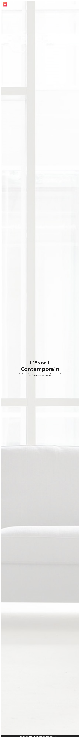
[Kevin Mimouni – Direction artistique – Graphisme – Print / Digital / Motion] (5, 4)
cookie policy (50, 736)
